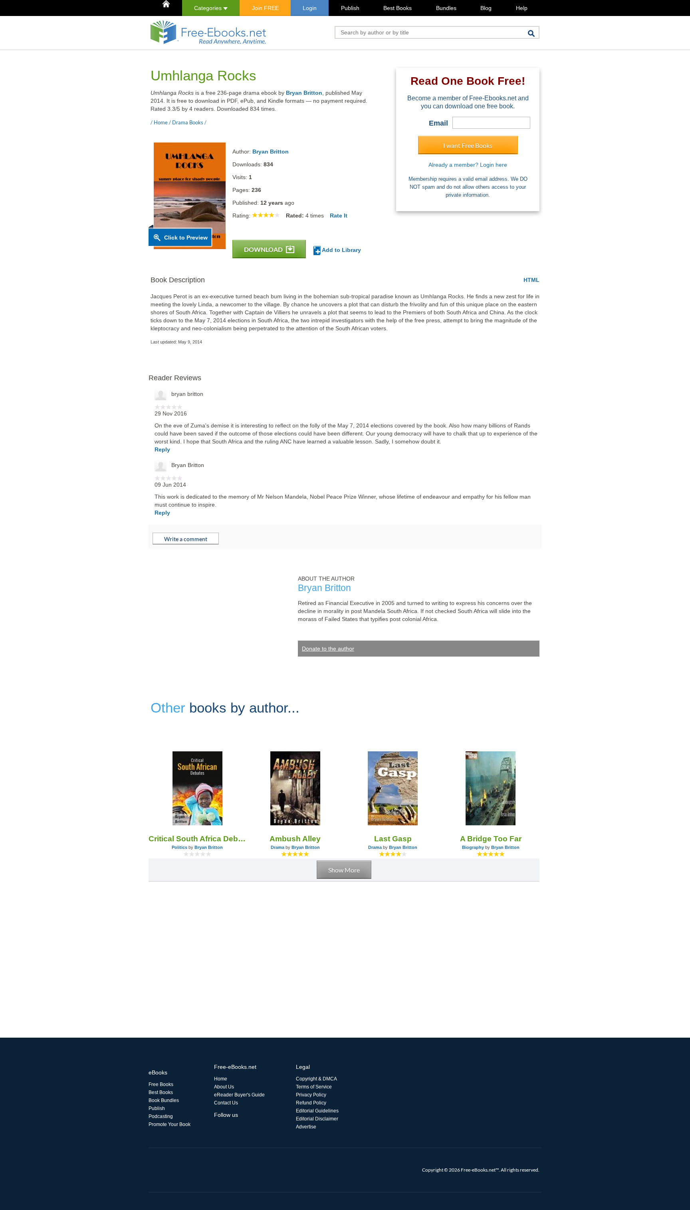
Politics (179, 847)
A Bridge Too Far (490, 839)
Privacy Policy (311, 1095)
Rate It (338, 215)
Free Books (161, 1084)
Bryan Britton (304, 93)
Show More (344, 870)
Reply (162, 449)
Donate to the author (328, 648)
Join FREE (265, 8)
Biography (473, 847)
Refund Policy (311, 1103)
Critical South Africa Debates (197, 839)
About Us (224, 1087)
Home (220, 1079)
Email (438, 123)
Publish (350, 8)
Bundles (446, 8)
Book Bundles (164, 1100)
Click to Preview (186, 237)
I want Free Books (467, 145)
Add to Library (341, 250)
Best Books (397, 8)
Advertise (306, 1127)
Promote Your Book (169, 1124)
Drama (277, 847)
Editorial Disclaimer (317, 1119)
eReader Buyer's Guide (239, 1095)
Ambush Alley (295, 839)
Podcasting (161, 1116)
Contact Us (226, 1103)
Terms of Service (314, 1087)
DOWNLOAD (264, 249)
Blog (486, 8)
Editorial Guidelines (317, 1111)
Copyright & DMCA (316, 1079)
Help (521, 8)
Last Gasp (393, 839)
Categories (208, 8)
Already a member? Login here (467, 165)
